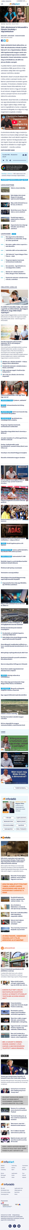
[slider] (19, 160)
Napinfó (3, 1177)
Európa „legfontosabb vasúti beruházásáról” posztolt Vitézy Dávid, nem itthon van (14, 446)
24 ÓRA (13, 234)
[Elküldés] (7, 40)
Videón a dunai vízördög (9, 713)
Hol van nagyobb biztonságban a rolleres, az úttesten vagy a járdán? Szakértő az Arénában (12, 481)
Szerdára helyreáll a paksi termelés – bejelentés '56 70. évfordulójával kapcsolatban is (12, 343)
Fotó (23, 1173)
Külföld (2, 1167)
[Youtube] (18, 1226)
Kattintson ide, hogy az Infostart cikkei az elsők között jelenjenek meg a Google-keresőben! (14, 168)
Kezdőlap (4, 173)
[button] (3, 160)
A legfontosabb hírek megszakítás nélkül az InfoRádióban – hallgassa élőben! (13, 539)
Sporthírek (17, 1192)
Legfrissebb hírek (19, 1188)
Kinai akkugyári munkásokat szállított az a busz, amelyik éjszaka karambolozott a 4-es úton (14, 646)
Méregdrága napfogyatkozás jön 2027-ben (14, 652)
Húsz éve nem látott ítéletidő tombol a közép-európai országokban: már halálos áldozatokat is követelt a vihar (14, 889)
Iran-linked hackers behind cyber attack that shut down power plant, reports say (14, 1149)
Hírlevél (24, 1175)
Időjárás (24, 1177)
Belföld (2, 1165)
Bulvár (2, 1173)
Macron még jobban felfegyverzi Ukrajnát (14, 664)
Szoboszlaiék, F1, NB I (19, 556)
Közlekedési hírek (5, 1190)
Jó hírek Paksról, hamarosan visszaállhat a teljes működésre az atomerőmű (14, 938)
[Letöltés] (23, 155)
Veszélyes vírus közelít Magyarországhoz (14, 453)
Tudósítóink (25, 1165)
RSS (5, 1220)
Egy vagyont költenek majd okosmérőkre (14, 695)
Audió (13, 1175)
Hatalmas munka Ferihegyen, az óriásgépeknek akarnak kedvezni (12, 623)
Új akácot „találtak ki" (19, 400)
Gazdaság (3, 1169)
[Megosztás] (26, 155)
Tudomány (14, 1165)
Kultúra (10, 173)
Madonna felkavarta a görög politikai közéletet (11, 520)
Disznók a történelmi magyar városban (13, 457)
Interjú (23, 1167)
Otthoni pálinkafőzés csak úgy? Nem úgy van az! (13, 396)
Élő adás (9, 817)
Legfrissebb (14, 1173)
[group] (10, 160)
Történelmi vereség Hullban (10, 573)
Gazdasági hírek (4, 1194)
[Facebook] (14, 1226)
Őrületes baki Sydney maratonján (11, 568)
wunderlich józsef (15, 179)
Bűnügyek (3, 1175)
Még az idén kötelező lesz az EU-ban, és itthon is (13, 604)
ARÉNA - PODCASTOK (6, 1)
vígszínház (5, 179)
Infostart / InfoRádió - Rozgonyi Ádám (13, 35)
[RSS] (10, 1226)
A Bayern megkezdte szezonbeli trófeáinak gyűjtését (13, 501)
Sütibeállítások (11, 1220)
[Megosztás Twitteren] (4, 40)
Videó (13, 1177)
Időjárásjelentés (18, 1190)
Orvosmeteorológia (5, 1192)
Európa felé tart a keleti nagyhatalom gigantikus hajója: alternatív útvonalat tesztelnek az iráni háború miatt (14, 994)
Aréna (16, 1194)
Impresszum (12, 1216)
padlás (25, 179)
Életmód (24, 1169)
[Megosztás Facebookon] (2, 40)
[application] (14, 160)
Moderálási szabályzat (13, 1218)
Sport (13, 1169)
